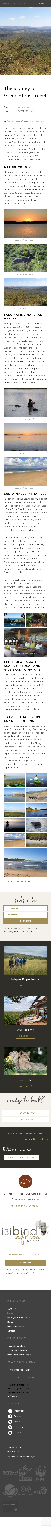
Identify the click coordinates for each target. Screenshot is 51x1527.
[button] (25, 921)
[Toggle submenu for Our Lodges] (46, 3)
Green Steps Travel (36, 121)
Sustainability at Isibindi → (35, 1139)
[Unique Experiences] (25, 960)
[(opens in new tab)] (25, 1181)
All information (14, 1396)
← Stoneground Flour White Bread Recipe (23, 1133)
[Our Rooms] (25, 1010)
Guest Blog (23, 107)
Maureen (9, 121)
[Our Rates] (25, 1060)
